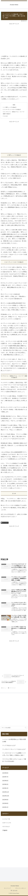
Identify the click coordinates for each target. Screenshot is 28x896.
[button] (25, 728)
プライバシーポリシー (20, 888)
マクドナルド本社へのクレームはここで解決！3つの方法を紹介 (14, 760)
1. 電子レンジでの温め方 (10, 107)
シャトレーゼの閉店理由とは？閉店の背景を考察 (14, 740)
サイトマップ (7, 888)
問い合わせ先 (14, 890)
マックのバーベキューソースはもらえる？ (14, 749)
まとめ (6, 116)
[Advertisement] (14, 39)
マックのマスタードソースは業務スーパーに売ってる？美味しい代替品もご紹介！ (14, 754)
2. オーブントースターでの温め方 (12, 109)
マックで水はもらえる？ (9, 745)
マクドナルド (5, 522)
